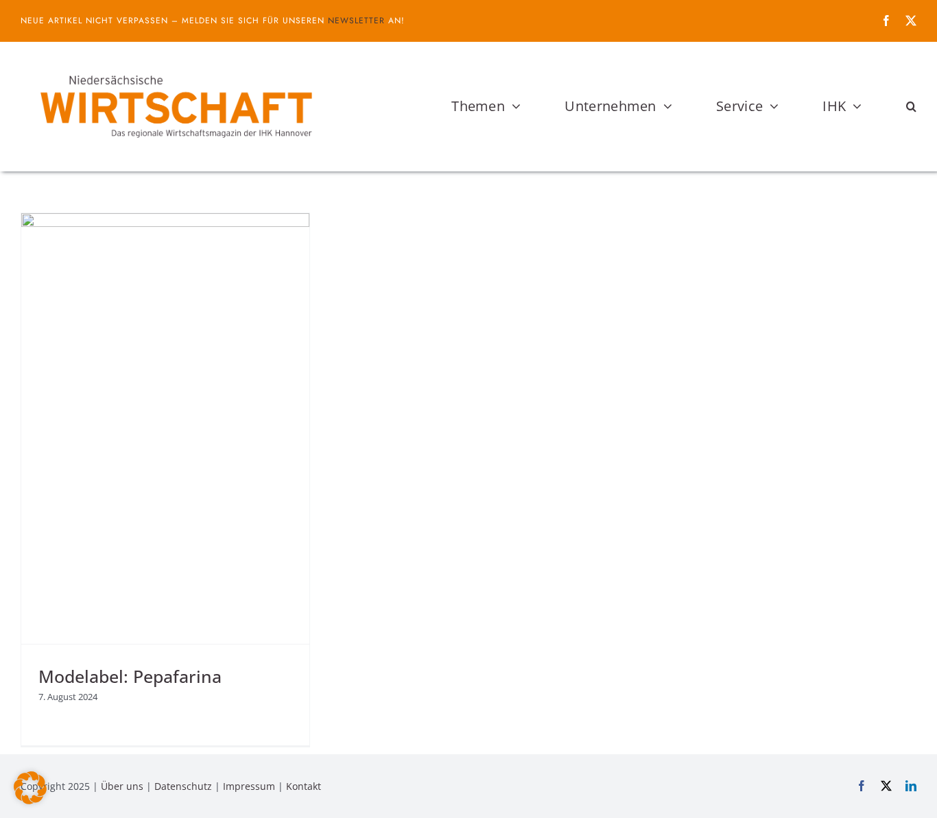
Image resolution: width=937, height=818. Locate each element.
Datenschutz (183, 786)
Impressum (249, 786)
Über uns (122, 786)
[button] (911, 106)
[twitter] (910, 20)
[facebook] (886, 20)
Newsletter (356, 20)
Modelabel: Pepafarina (130, 676)
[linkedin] (910, 785)
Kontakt (303, 786)
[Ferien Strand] (175, 67)
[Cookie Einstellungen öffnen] (30, 800)
